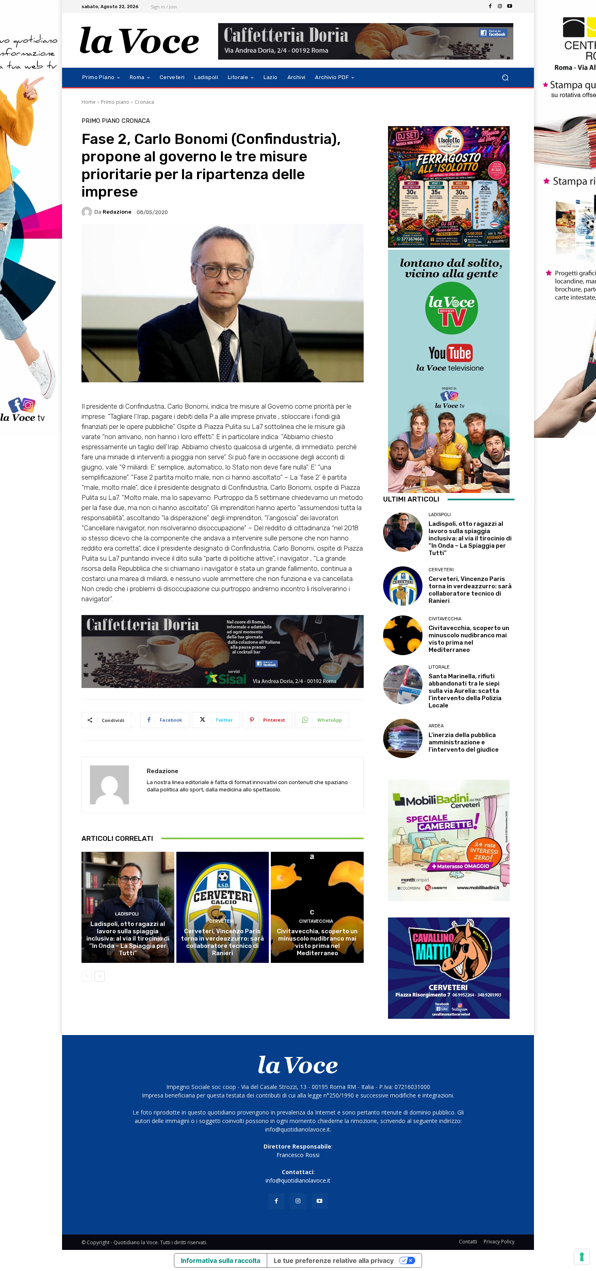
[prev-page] (86, 976)
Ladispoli (127, 914)
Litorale (439, 667)
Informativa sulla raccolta (220, 1260)
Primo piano (115, 102)
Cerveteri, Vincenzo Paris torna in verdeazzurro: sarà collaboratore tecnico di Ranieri (222, 942)
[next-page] (99, 976)
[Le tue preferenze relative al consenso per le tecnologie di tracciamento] (582, 1257)
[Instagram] (500, 6)
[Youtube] (510, 6)
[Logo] (139, 40)
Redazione (117, 211)
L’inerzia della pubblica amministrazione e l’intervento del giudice (464, 742)
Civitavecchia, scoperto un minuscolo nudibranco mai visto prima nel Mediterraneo (317, 942)
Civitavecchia (316, 921)
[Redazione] (87, 212)
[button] (505, 77)
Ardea (436, 726)
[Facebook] (490, 6)
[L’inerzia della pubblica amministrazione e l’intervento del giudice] (402, 738)
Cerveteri (221, 921)
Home (88, 102)
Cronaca (144, 102)
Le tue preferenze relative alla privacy (334, 1260)
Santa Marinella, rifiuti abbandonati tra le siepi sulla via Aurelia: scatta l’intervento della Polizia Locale (465, 691)
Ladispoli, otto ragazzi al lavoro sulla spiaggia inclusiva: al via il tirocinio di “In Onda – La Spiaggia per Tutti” (127, 938)
